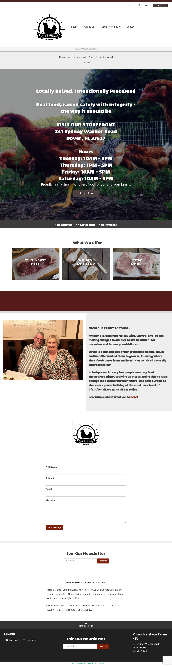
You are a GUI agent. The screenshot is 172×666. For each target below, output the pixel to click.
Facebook (13, 640)
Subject (50, 478)
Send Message (54, 527)
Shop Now (86, 193)
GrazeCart (100, 663)
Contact (131, 27)
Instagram (30, 640)
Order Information (111, 27)
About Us (89, 27)
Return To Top (86, 626)
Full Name (51, 467)
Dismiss (86, 63)
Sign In (147, 5)
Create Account (160, 5)
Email (49, 489)
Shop (74, 27)
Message (50, 500)
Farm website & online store (78, 663)
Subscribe (102, 561)
